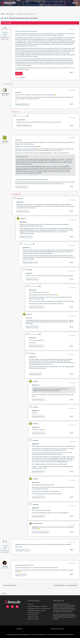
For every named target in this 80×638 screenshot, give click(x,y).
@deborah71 (20, 202)
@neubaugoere (20, 119)
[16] (40, 172)
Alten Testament (36, 166)
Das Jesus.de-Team (33, 614)
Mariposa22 (18, 77)
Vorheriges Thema (59, 585)
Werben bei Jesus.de (33, 619)
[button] (76, 2)
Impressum (19, 628)
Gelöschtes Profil (5, 33)
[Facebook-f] (7, 606)
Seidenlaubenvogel (38, 523)
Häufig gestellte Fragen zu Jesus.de (37, 610)
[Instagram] (12, 606)
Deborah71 (5, 141)
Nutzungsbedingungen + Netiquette (37, 606)
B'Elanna (5, 566)
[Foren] (2, 14)
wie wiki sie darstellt (45, 153)
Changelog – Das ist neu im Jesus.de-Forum (39, 608)
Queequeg (20, 198)
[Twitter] (17, 606)
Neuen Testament (21, 170)
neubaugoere (5, 93)
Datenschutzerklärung (57, 628)
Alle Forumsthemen (11, 585)
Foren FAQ (30, 604)
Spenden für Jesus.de (33, 616)
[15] (67, 166)
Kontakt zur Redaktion (33, 612)
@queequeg (23, 222)
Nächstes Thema (72, 585)
